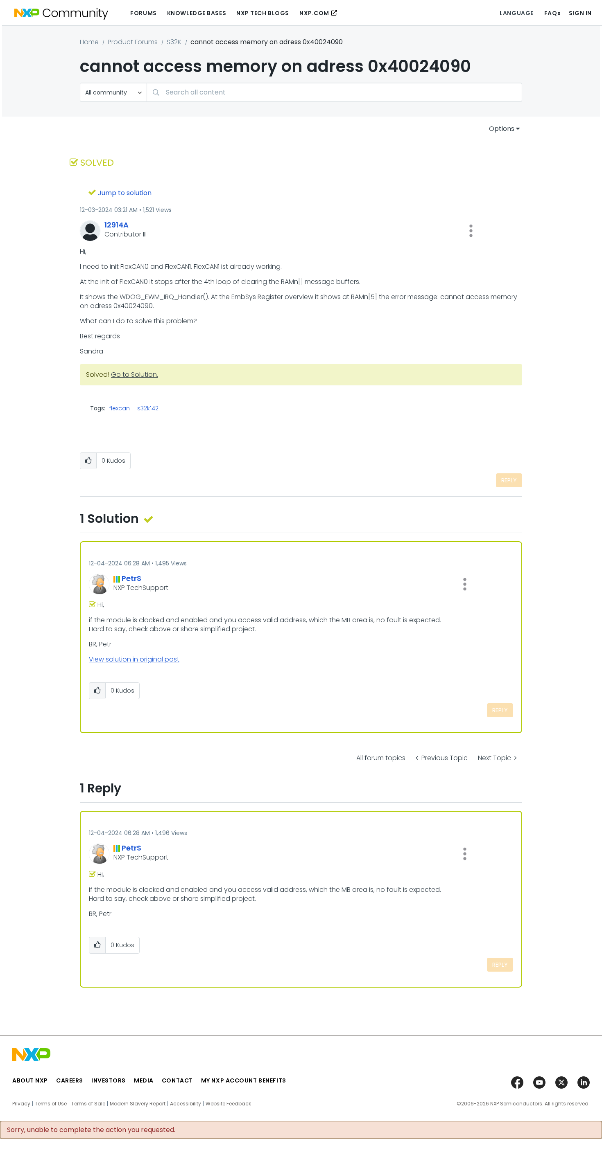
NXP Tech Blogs (262, 13)
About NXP (30, 1080)
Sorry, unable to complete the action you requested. (91, 1129)
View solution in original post (134, 659)
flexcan (119, 408)
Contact (177, 1080)
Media (144, 1080)
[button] (471, 231)
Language (516, 13)
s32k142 (147, 408)
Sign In (580, 13)
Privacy (21, 1103)
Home (89, 42)
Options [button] (501, 128)
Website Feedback (228, 1103)
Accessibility (185, 1103)
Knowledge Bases (196, 13)
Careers (69, 1080)
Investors (108, 1080)
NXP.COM (314, 13)
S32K (174, 42)
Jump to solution (125, 193)
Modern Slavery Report (137, 1103)
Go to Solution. (134, 374)
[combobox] (334, 92)
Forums (143, 13)
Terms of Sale (88, 1103)
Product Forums (133, 42)
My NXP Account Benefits (243, 1080)
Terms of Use (51, 1103)
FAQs (552, 13)
